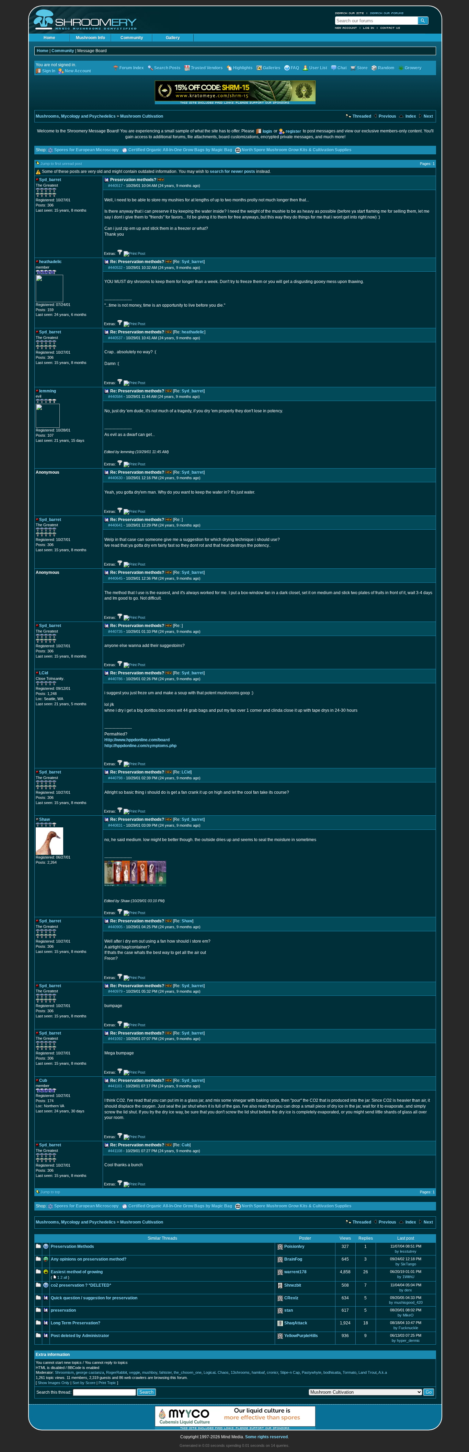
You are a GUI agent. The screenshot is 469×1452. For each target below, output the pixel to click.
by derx (405, 1290)
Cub (186, 1145)
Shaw (187, 921)
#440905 (115, 927)
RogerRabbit (116, 1372)
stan (288, 1310)
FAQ (295, 68)
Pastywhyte (311, 1372)
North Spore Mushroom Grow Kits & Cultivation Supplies (297, 149)
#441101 (115, 1086)
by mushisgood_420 (406, 1302)
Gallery (173, 37)
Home (49, 37)
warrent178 (295, 1272)
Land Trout (367, 1372)
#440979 (115, 991)
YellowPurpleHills (301, 1335)
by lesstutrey (405, 1251)
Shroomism (64, 1372)
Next (428, 116)
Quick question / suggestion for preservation (94, 1298)
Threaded (361, 116)
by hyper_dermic (406, 1340)
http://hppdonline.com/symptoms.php (140, 745)
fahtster (165, 1372)
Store (362, 68)
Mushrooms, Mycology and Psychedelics (76, 116)
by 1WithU (405, 1277)
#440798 (115, 778)
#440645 (115, 578)
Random (386, 68)
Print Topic (107, 1383)
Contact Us (390, 28)
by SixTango (406, 1264)
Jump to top (50, 1192)
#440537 (115, 338)
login (267, 131)
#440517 (115, 186)
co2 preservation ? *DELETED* (81, 1285)
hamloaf (258, 1372)
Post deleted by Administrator (80, 1335)
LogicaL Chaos (216, 1372)
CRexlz (291, 1298)
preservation (63, 1310)
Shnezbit (292, 1285)
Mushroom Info (90, 37)
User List (318, 68)
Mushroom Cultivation (141, 116)
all (65, 1277)
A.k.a (382, 1372)
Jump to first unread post (61, 164)
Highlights (243, 68)
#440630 (115, 478)
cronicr (272, 1372)
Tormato (349, 1372)
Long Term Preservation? (75, 1323)
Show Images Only (53, 1383)
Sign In (48, 71)
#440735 (115, 631)
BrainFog (293, 1259)
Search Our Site (349, 13)
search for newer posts (232, 171)
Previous (387, 116)
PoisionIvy (294, 1246)
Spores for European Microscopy (86, 149)
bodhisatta (332, 1372)
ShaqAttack (295, 1323)
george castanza (90, 1372)
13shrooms (240, 1372)
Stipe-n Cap (290, 1372)
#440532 (115, 267)
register (293, 131)
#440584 (115, 396)
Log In (368, 28)
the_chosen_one (188, 1372)
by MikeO (406, 1315)
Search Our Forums (387, 13)
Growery (413, 68)
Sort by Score (83, 1383)
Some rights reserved (266, 1437)
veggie (134, 1372)
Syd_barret (193, 261)
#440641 (115, 525)
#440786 (115, 679)
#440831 (115, 825)
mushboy (149, 1372)
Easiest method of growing (77, 1272)
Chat (342, 68)
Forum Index (131, 68)
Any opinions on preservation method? (88, 1259)
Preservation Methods (72, 1246)
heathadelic (193, 332)
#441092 (115, 1039)
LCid (186, 772)
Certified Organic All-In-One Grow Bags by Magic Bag (180, 149)
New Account (346, 28)
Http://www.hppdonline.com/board (137, 739)
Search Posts (167, 68)
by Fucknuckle (405, 1328)
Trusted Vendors (207, 68)
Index (410, 116)
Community (132, 37)
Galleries (272, 68)
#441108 (115, 1151)
